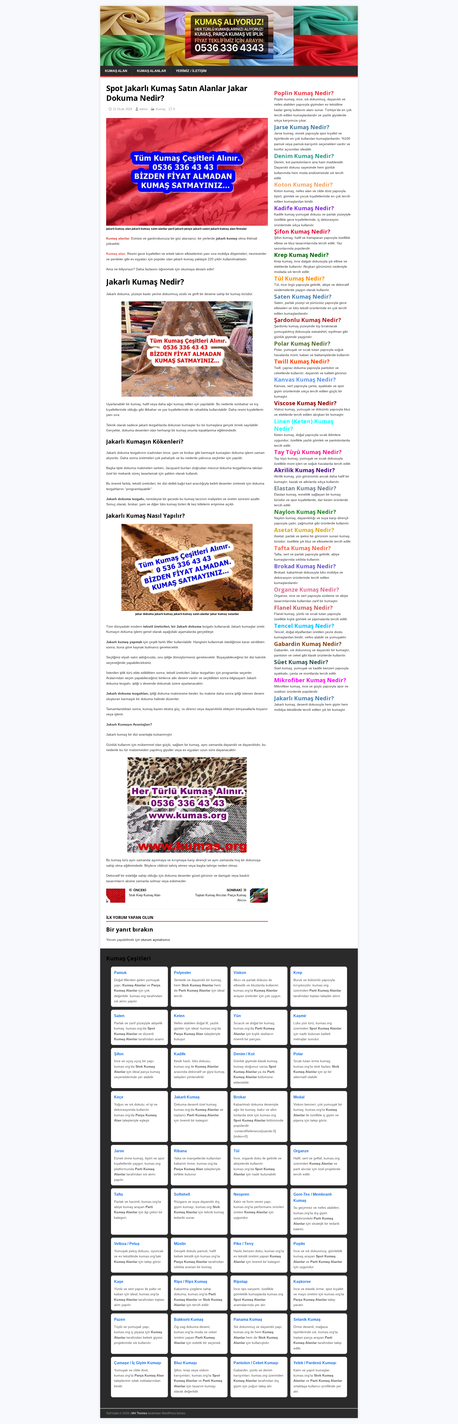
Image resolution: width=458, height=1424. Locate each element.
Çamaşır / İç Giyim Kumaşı (137, 1363)
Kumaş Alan (116, 71)
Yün (237, 1016)
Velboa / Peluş (127, 1244)
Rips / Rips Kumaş (190, 1282)
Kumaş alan (115, 254)
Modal (298, 1097)
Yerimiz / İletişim (191, 71)
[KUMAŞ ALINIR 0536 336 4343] (229, 63)
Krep (297, 973)
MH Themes (139, 1413)
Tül (236, 1151)
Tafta (118, 1194)
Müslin (180, 1244)
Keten (179, 1016)
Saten (119, 1016)
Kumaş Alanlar (151, 71)
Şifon (119, 1054)
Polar (298, 1054)
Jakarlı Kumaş (187, 1097)
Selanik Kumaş (307, 1319)
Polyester (182, 973)
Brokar (240, 1097)
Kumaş (161, 109)
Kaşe (118, 1282)
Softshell (182, 1194)
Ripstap (241, 1282)
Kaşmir (299, 1016)
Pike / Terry (244, 1244)
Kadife (180, 1054)
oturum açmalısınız (155, 940)
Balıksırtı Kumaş (188, 1319)
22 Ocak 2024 (122, 109)
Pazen (119, 1319)
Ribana (180, 1151)
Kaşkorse (302, 1282)
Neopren (241, 1194)
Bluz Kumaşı (185, 1363)
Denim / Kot (244, 1054)
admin (143, 109)
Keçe (118, 1097)
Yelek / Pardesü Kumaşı (314, 1363)
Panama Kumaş (248, 1319)
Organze (301, 1151)
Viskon (240, 973)
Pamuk (120, 973)
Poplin (299, 1244)
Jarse (119, 1151)
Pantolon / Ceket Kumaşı (256, 1363)
